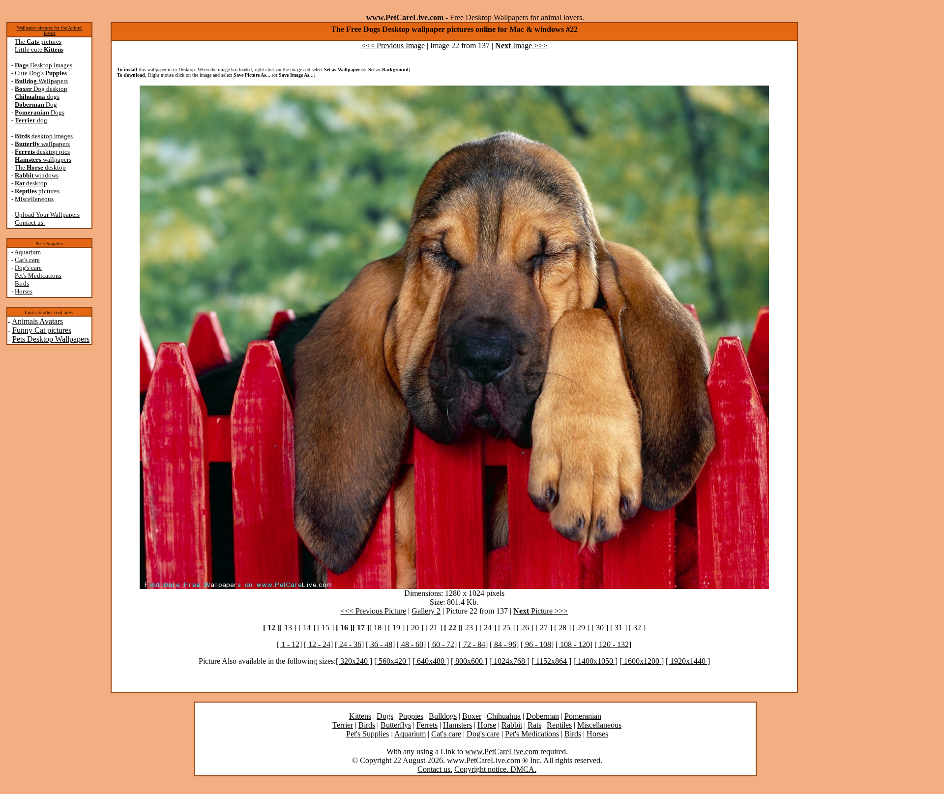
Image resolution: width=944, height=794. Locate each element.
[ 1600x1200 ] (642, 661)
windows (37, 175)
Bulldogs (443, 716)
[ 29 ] (581, 627)
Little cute (39, 49)
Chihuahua (504, 716)
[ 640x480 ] (431, 661)
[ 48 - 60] (411, 644)
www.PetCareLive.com (501, 751)
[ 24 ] (487, 627)
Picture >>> (540, 611)
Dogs (39, 112)
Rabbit (512, 725)
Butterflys (396, 725)
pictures (37, 191)
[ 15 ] (325, 627)
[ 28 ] (562, 627)
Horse (486, 725)
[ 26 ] (525, 627)
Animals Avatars (37, 321)
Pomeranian (582, 716)
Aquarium (27, 252)
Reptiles (559, 725)
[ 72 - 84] (473, 644)
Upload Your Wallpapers (47, 214)
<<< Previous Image (393, 45)
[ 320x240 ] (354, 661)
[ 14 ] (306, 627)
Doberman (542, 716)
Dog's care (28, 267)
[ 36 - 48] (380, 644)
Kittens (360, 716)
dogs (37, 96)
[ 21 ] (433, 627)
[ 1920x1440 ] (688, 661)
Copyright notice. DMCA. (495, 769)
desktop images (44, 136)
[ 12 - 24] (318, 644)
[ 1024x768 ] (509, 661)
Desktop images (43, 65)
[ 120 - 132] (612, 644)
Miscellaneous (34, 199)
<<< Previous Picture (373, 611)
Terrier (342, 725)
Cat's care (27, 260)
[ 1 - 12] (289, 644)
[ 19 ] (396, 627)
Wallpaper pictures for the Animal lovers (50, 30)
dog (31, 120)
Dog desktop (41, 88)
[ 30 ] (599, 627)
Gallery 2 (426, 611)
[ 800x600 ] (469, 661)
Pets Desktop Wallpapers (50, 339)
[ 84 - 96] (504, 644)
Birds (22, 283)
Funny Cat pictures (41, 330)
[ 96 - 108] (537, 644)
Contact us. (30, 222)
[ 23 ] (469, 627)
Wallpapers (41, 81)
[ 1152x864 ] (551, 661)
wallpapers (42, 143)
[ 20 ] (415, 627)
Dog (36, 104)
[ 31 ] (618, 627)
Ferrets (427, 725)
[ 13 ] (288, 627)
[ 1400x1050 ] (595, 661)
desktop (31, 183)
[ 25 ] (506, 627)
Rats (534, 725)
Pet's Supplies (49, 243)
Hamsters (457, 725)
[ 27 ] (543, 627)
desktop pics (42, 151)
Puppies (411, 716)
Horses (23, 291)
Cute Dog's (41, 73)
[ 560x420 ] (392, 661)
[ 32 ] (637, 627)
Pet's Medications (38, 275)
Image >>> (521, 45)
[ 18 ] (377, 627)
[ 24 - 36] (349, 644)
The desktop (40, 167)
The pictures (38, 41)
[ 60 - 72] (442, 644)
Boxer (471, 716)
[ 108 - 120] (574, 644)
